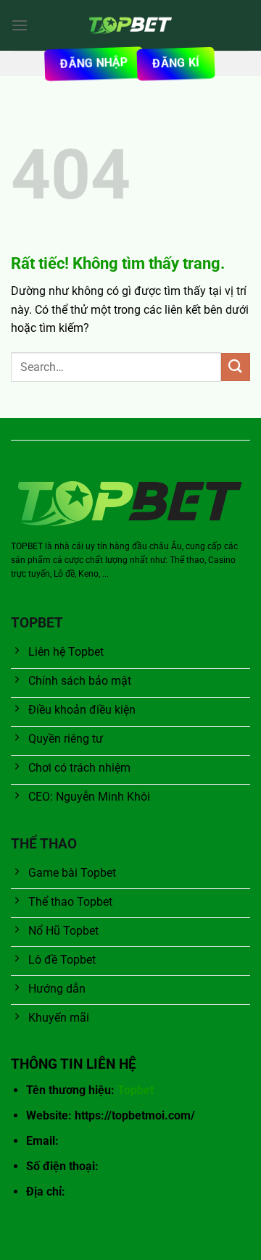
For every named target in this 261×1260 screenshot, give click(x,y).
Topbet (135, 1090)
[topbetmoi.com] (130, 25)
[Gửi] (235, 367)
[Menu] (19, 25)
